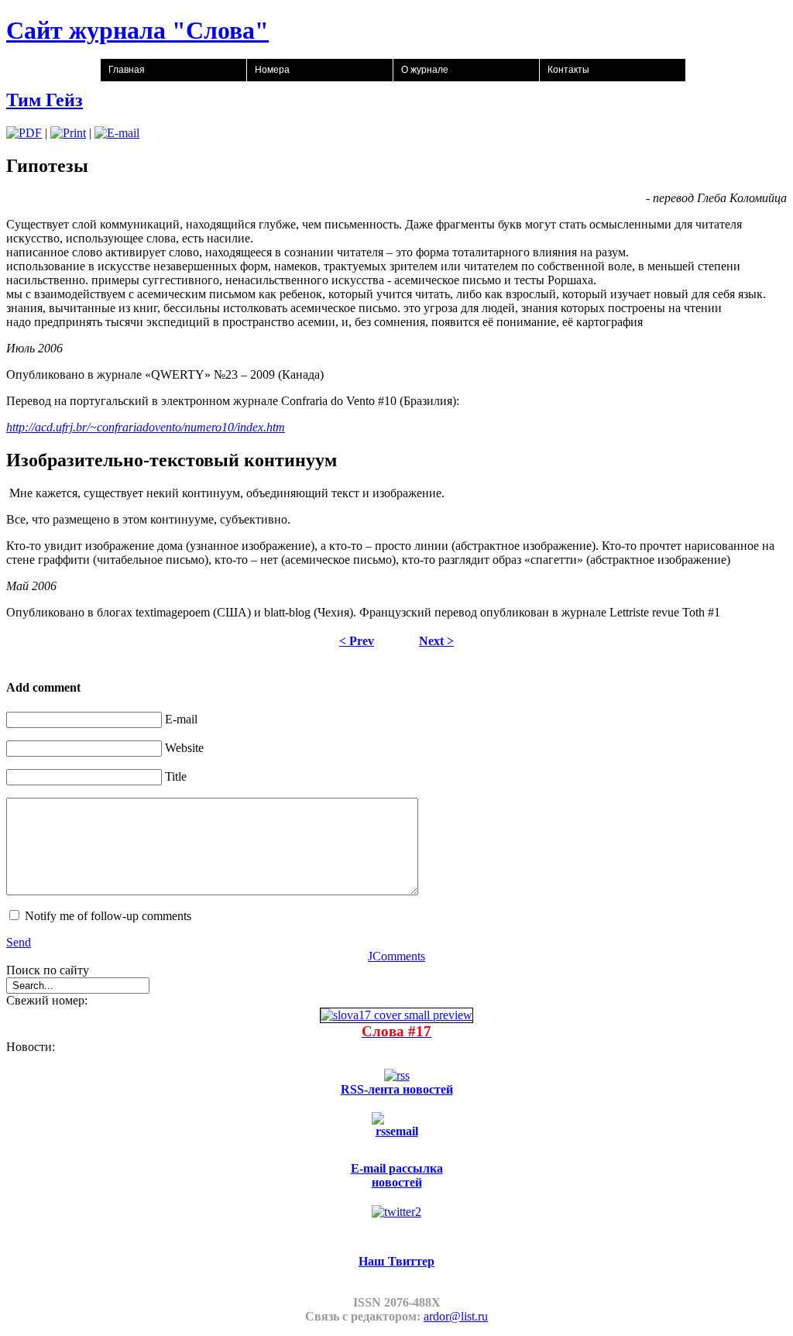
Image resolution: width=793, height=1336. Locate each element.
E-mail (181, 719)
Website (184, 747)
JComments (396, 956)
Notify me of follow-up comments (108, 915)
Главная (126, 69)
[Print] (68, 132)
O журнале (424, 69)
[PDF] (24, 132)
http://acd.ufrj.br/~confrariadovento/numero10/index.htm (145, 427)
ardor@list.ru (456, 1316)
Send (18, 942)
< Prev (356, 640)
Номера (272, 69)
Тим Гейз (44, 100)
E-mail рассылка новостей (397, 1175)
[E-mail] (116, 132)
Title (176, 776)
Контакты (568, 69)
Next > (436, 640)
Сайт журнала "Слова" (137, 30)
